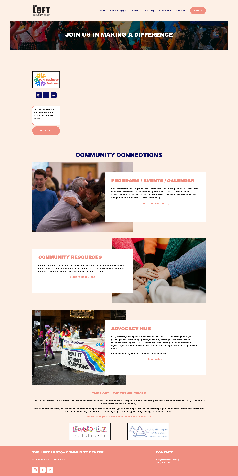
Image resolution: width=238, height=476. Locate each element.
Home (102, 10)
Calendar (134, 10)
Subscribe (180, 10)
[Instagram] (39, 95)
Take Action (155, 359)
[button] (79, 94)
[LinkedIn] (54, 95)
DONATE (198, 10)
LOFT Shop (149, 10)
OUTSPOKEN (165, 10)
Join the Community (155, 203)
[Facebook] (46, 95)
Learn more (46, 130)
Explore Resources (82, 277)
